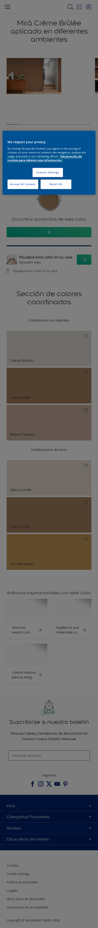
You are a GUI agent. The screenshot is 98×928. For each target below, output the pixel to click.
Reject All (55, 184)
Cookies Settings (47, 172)
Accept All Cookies (23, 184)
